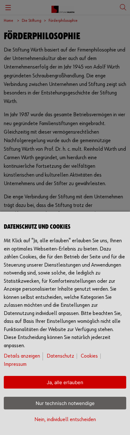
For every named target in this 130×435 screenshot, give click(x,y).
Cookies (89, 356)
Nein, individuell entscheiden (65, 419)
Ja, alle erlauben (65, 382)
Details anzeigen (22, 356)
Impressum (15, 364)
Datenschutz (60, 356)
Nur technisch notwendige (65, 403)
